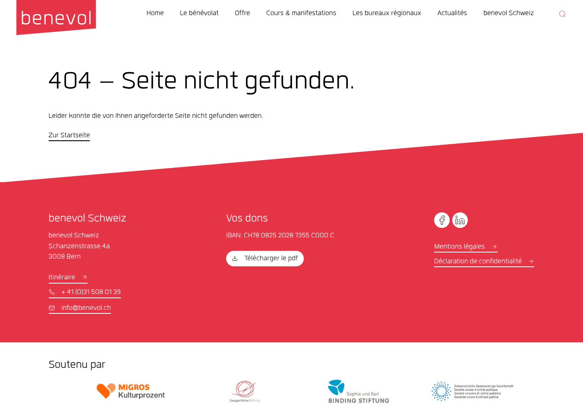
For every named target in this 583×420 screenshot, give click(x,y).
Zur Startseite (69, 136)
